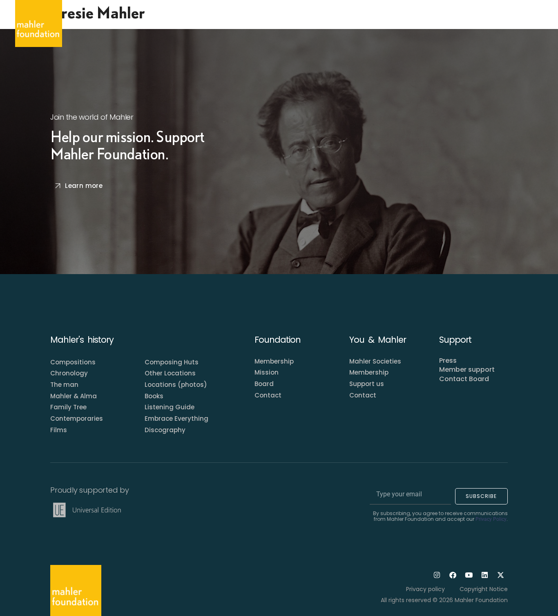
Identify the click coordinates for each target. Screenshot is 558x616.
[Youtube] (469, 575)
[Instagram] (437, 575)
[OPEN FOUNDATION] (216, 23)
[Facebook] (453, 575)
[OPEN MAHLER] (158, 23)
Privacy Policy (491, 519)
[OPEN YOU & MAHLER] (281, 23)
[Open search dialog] (535, 24)
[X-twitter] (501, 575)
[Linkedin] (485, 575)
